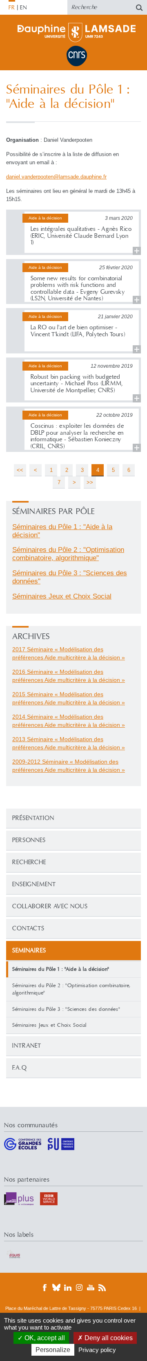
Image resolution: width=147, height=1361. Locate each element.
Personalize (53, 1349)
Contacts (28, 928)
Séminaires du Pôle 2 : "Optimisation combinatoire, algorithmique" (71, 989)
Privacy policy (97, 1349)
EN (23, 7)
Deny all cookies (108, 1337)
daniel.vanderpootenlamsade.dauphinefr (56, 177)
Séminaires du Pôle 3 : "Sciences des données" (66, 1009)
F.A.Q (19, 1068)
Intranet (26, 1046)
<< (20, 470)
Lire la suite (73, 232)
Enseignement (34, 884)
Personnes (29, 840)
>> (90, 482)
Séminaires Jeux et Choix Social (49, 1025)
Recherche (29, 862)
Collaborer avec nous (50, 906)
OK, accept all (44, 1337)
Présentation (33, 818)
